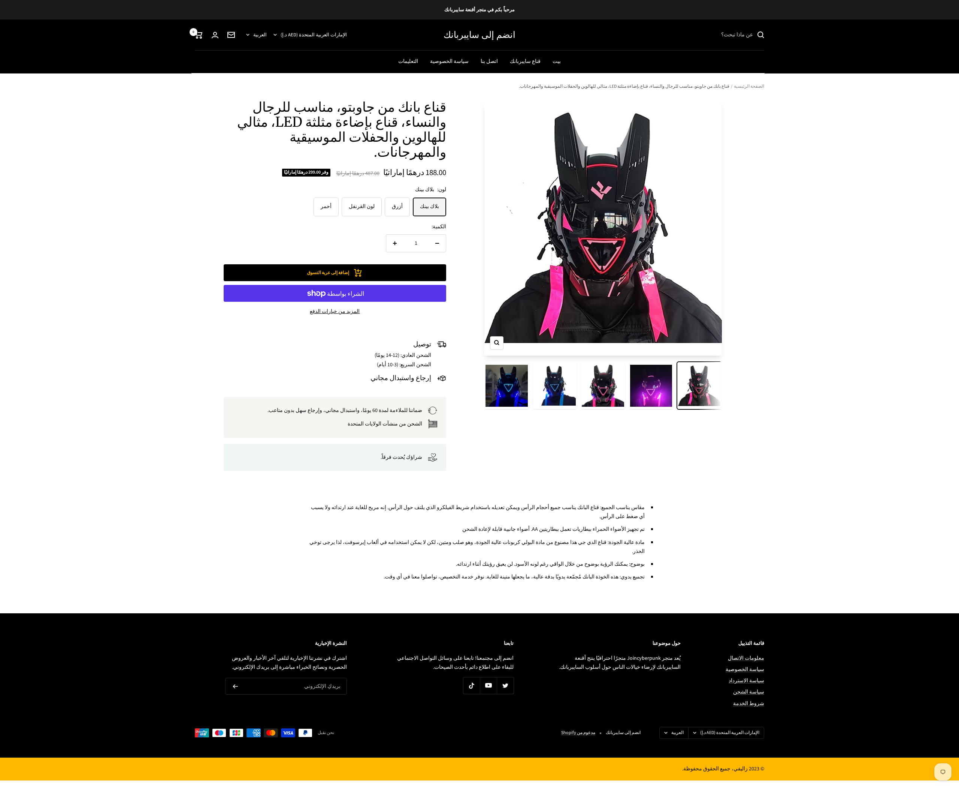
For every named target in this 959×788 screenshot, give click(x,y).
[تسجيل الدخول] (215, 35)
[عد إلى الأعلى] (927, 737)
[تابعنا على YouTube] (488, 685)
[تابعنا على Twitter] (505, 685)
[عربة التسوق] (199, 35)
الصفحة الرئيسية (749, 86)
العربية (260, 34)
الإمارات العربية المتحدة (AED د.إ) (314, 34)
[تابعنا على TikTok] (471, 685)
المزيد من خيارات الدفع (335, 311)
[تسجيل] (235, 686)
